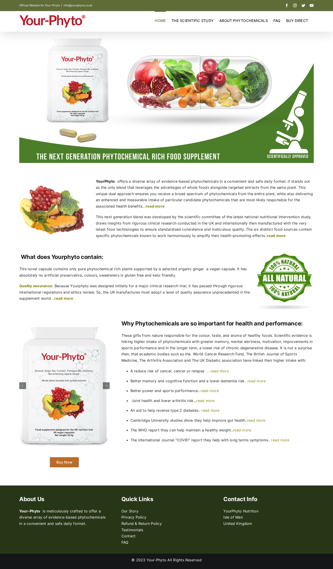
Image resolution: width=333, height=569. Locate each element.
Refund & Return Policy (141, 523)
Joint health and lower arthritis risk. (163, 400)
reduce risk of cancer (152, 371)
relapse (198, 371)
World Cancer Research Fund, (219, 354)
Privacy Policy (133, 517)
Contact (128, 536)
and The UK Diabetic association (213, 360)
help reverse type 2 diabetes (173, 410)
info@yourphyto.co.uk (78, 5)
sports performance (180, 390)
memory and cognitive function (170, 381)
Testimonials (132, 530)
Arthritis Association (165, 360)
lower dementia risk (227, 381)
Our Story (129, 511)
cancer (180, 371)
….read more (218, 371)
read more (205, 400)
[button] (22, 385)
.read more (63, 298)
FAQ (124, 542)
